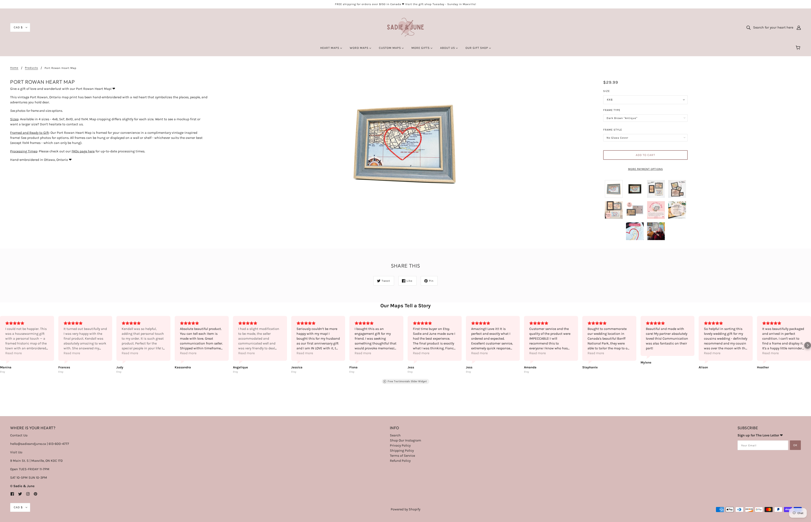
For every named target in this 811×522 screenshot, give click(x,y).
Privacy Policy (400, 445)
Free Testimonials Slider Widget (407, 381)
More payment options (645, 169)
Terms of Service (402, 456)
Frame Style (612, 129)
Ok (795, 445)
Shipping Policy (402, 450)
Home (14, 67)
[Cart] (798, 48)
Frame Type (611, 110)
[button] (3, 345)
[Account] (799, 27)
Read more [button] (13, 353)
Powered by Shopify (405, 509)
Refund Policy (400, 461)
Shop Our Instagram (405, 440)
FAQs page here (83, 151)
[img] (12, 493)
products (31, 67)
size (606, 91)
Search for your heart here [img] (772, 27)
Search (395, 435)
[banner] (405, 27)
